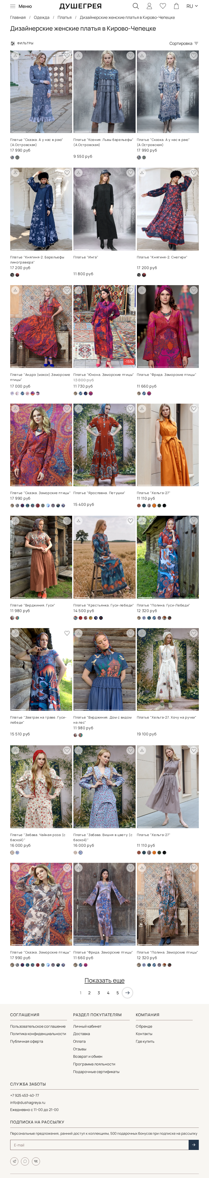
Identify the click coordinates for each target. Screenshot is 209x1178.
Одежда (41, 17)
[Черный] (164, 506)
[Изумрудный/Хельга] (144, 506)
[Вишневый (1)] (38, 965)
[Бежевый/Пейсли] (12, 393)
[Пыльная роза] (27, 393)
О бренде (144, 1026)
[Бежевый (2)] (75, 393)
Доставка (81, 1033)
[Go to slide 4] (63, 130)
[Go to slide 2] (33, 130)
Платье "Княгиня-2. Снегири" (162, 257)
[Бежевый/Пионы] (17, 393)
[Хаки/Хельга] (159, 506)
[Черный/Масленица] (101, 618)
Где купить (145, 1041)
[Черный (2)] (17, 275)
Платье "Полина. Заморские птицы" (167, 952)
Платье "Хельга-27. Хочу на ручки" (167, 717)
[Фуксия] (86, 965)
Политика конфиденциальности (38, 1033)
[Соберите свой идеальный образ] (15, 55)
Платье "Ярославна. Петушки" (99, 493)
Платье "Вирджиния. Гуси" (32, 605)
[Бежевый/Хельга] (139, 506)
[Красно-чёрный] (86, 618)
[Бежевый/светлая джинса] (144, 618)
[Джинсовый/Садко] (22, 393)
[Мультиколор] (91, 618)
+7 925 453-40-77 (24, 1095)
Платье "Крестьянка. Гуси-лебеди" (103, 605)
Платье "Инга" (85, 257)
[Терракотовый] (164, 965)
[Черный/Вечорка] (96, 618)
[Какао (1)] (149, 506)
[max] (25, 1161)
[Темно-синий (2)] (86, 393)
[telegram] (14, 1161)
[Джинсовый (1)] (144, 157)
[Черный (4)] (58, 506)
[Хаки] (169, 618)
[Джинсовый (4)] (48, 506)
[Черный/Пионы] (38, 393)
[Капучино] (53, 506)
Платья (65, 17)
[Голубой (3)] (17, 853)
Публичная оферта (26, 1041)
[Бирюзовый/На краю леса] (27, 506)
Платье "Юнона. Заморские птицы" (103, 374)
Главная (18, 17)
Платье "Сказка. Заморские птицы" (40, 493)
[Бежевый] (12, 157)
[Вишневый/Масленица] (81, 618)
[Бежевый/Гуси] (75, 735)
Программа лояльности (94, 1064)
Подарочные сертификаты (96, 1071)
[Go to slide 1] (18, 130)
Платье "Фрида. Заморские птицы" (167, 374)
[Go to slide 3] (48, 130)
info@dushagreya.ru (27, 1102)
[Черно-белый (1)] (139, 275)
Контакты (144, 1033)
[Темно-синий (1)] (17, 618)
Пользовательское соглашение (38, 1026)
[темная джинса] (63, 506)
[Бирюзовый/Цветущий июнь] (33, 506)
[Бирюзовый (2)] (22, 506)
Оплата (79, 1041)
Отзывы (79, 1049)
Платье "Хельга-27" (154, 493)
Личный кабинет (87, 1026)
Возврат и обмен (87, 1056)
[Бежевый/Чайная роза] (75, 853)
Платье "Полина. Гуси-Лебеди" (163, 605)
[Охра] (154, 853)
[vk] (36, 1161)
